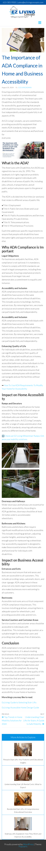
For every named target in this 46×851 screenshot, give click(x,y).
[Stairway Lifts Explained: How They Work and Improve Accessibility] (23, 823)
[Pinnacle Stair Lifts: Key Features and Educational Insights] (23, 749)
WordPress (28, 844)
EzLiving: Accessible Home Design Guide (20, 707)
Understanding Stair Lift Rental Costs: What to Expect (23, 785)
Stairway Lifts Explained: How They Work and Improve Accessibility (23, 835)
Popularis (23, 846)
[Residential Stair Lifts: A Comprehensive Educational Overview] (23, 799)
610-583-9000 (9, 2)
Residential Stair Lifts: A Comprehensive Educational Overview (23, 810)
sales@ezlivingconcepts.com (30, 2)
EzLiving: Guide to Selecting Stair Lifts (19, 702)
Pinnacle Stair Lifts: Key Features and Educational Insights (23, 761)
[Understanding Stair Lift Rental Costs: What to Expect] (23, 774)
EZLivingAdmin (24, 87)
